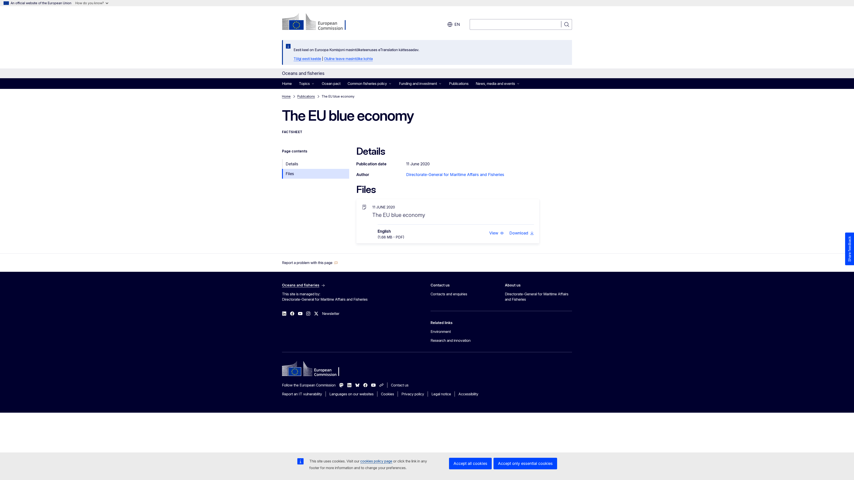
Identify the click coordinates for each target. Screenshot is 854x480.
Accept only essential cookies (525, 463)
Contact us (400, 385)
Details (292, 164)
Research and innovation (451, 340)
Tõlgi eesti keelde (307, 58)
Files (290, 173)
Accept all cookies (470, 463)
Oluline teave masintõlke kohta (348, 58)
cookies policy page (376, 461)
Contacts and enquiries (449, 294)
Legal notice (441, 394)
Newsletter (330, 313)
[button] (496, 233)
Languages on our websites (351, 394)
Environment (441, 331)
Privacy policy (412, 394)
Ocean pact (331, 83)
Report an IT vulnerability (302, 394)
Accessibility (468, 394)
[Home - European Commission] (318, 22)
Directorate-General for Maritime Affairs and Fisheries (455, 174)
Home (287, 83)
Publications (459, 83)
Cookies (387, 394)
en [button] (457, 24)
